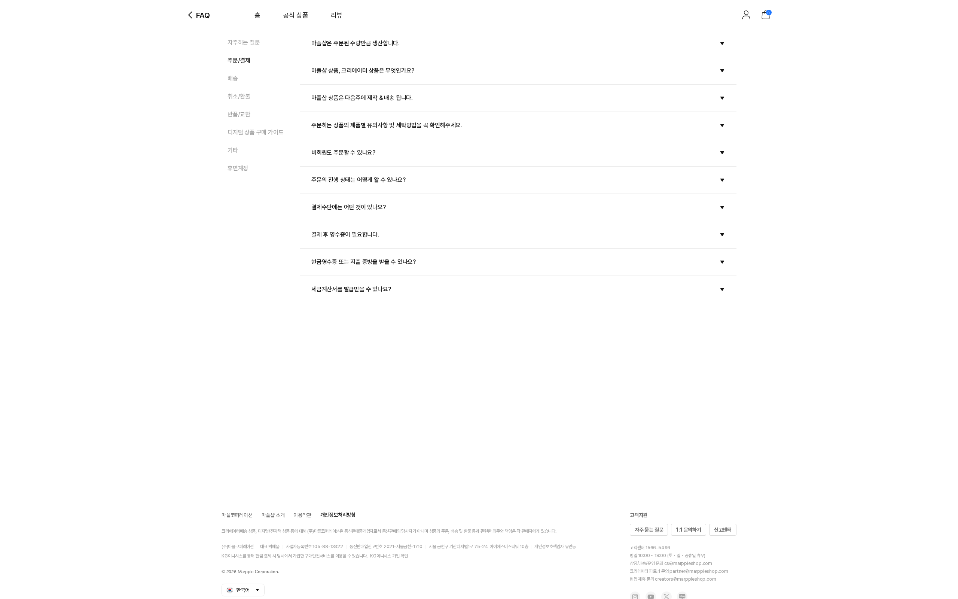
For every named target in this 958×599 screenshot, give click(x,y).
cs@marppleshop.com (688, 563)
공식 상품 (295, 15)
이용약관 (302, 515)
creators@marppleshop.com (685, 579)
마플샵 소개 (273, 515)
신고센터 (723, 530)
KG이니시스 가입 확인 (389, 556)
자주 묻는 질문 (649, 530)
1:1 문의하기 (688, 530)
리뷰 (336, 15)
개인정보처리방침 (338, 515)
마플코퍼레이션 (237, 515)
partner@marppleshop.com (698, 571)
